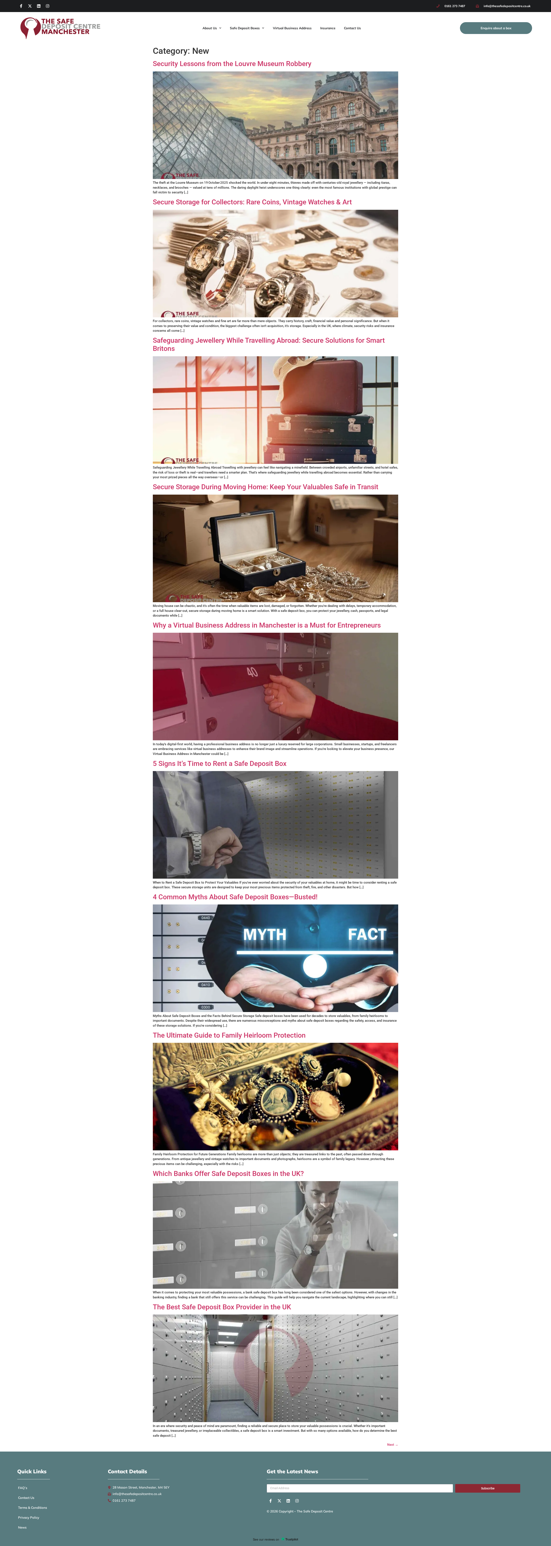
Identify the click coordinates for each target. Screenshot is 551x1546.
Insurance (327, 28)
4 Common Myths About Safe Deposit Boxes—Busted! (235, 897)
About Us (210, 28)
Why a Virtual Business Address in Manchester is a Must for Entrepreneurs (267, 625)
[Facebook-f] (21, 6)
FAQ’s (22, 1488)
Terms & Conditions (32, 1508)
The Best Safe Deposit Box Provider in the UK (222, 1307)
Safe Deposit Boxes (245, 28)
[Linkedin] (39, 6)
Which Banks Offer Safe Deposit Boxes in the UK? (228, 1174)
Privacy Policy (28, 1517)
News (22, 1527)
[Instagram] (47, 6)
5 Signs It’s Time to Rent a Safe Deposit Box (219, 763)
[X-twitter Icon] (30, 6)
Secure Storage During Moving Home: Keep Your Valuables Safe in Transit (265, 487)
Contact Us (352, 28)
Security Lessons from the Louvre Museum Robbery (232, 64)
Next (392, 1445)
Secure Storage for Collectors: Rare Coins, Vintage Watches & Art (252, 202)
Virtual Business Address (292, 28)
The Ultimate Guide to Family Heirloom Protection (229, 1035)
